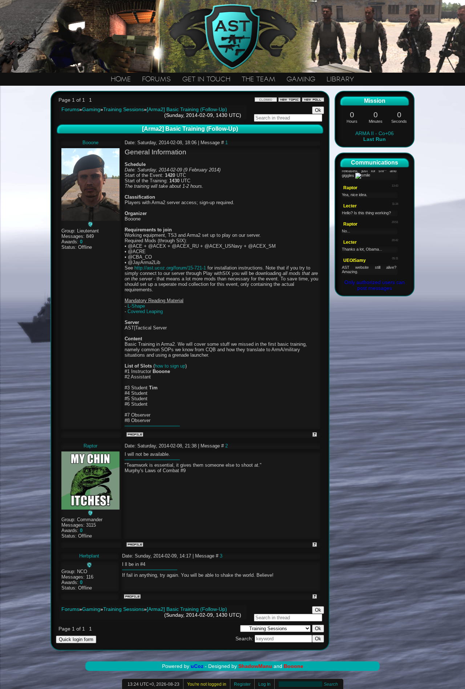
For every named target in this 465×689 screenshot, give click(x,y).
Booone (90, 142)
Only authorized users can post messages (374, 285)
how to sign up (170, 366)
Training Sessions (123, 109)
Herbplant (89, 556)
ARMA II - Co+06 (374, 136)
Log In (264, 684)
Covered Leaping (145, 311)
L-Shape (136, 306)
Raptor (90, 446)
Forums (70, 109)
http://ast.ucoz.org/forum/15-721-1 (170, 268)
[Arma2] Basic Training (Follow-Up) (187, 109)
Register (242, 684)
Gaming (91, 109)
